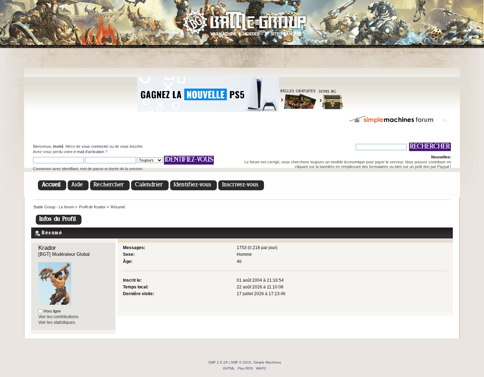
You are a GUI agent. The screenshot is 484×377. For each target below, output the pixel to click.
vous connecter (94, 146)
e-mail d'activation (89, 152)
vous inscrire (131, 146)
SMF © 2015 (241, 362)
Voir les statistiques (56, 322)
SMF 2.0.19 (217, 362)
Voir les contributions (58, 316)
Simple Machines (267, 362)
